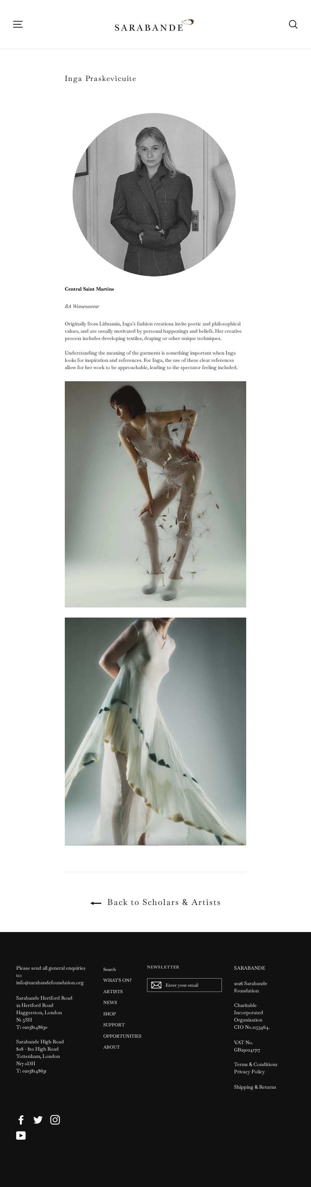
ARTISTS (113, 991)
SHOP (109, 1014)
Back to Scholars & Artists (162, 902)
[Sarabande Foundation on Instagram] (55, 1120)
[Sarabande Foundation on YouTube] (21, 1135)
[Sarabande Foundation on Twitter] (38, 1120)
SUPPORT (114, 1025)
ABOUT (111, 1047)
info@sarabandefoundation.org (50, 982)
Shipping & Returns (255, 1087)
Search (109, 969)
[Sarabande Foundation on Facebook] (21, 1120)
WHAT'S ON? (117, 980)
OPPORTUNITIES (119, 1036)
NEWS (110, 1002)
